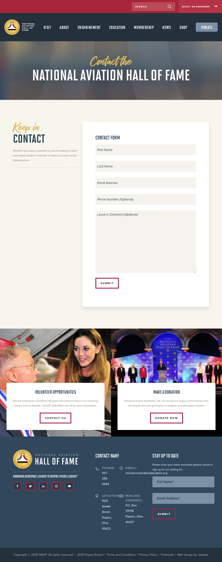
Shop (183, 27)
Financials (167, 554)
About (64, 27)
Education (117, 27)
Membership (144, 27)
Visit (47, 27)
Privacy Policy (148, 554)
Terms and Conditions (121, 554)
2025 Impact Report (90, 554)
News (166, 27)
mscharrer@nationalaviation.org (146, 473)
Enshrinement (89, 27)
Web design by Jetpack (192, 554)
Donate (206, 27)
